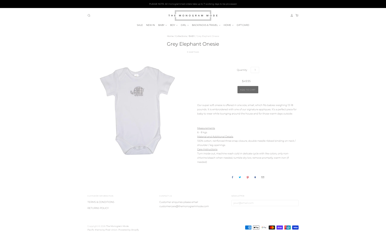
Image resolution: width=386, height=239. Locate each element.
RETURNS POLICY (98, 208)
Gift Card (243, 25)
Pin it (248, 177)
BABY (161, 25)
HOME (228, 25)
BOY (173, 25)
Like (232, 177)
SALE (140, 25)
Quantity (242, 69)
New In (150, 25)
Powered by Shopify (128, 229)
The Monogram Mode (117, 226)
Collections (181, 36)
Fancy (255, 177)
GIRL (184, 25)
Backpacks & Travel (205, 25)
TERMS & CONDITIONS (100, 202)
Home (170, 36)
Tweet (240, 177)
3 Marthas (193, 52)
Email (262, 177)
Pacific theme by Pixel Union (102, 229)
